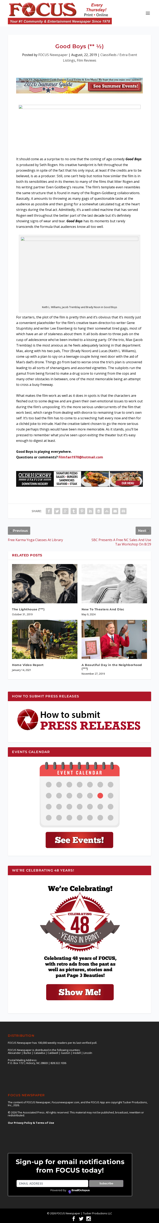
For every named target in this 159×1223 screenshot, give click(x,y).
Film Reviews (86, 60)
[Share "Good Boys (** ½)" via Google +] (65, 511)
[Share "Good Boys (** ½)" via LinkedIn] (90, 511)
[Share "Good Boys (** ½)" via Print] (123, 511)
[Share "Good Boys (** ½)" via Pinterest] (82, 511)
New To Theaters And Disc (103, 609)
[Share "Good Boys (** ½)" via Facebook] (49, 511)
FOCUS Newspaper (53, 55)
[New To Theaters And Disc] (114, 583)
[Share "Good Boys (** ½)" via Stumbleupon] (107, 511)
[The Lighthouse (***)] (44, 583)
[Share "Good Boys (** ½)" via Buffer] (98, 511)
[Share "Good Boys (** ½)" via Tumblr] (74, 511)
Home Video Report (28, 665)
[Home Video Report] (44, 639)
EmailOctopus (81, 1190)
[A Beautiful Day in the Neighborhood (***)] (114, 639)
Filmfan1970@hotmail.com (81, 457)
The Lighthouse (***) (28, 609)
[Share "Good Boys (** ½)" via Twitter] (57, 511)
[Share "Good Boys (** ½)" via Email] (115, 511)
